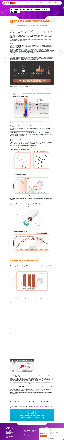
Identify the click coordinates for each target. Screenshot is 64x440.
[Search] (60, 3)
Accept (43, 436)
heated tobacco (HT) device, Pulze (27, 42)
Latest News (46, 2)
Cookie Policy (49, 438)
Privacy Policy (53, 438)
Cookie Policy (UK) (26, 435)
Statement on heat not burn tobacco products (17, 396)
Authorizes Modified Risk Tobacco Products (32, 390)
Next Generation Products (35, 2)
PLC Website (34, 431)
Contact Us (25, 434)
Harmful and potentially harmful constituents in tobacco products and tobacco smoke (31, 33)
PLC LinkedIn (34, 430)
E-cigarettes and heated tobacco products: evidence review (22, 399)
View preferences (59, 436)
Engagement (42, 2)
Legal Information (26, 431)
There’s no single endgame (14, 29)
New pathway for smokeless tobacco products (20, 398)
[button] (62, 429)
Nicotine (30, 2)
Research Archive (51, 2)
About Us (56, 2)
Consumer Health (25, 2)
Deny (51, 436)
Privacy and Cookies (27, 430)
